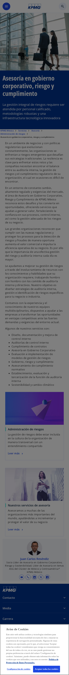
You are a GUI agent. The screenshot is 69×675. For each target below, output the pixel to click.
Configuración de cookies (18, 669)
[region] (34, 649)
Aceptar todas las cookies (46, 669)
